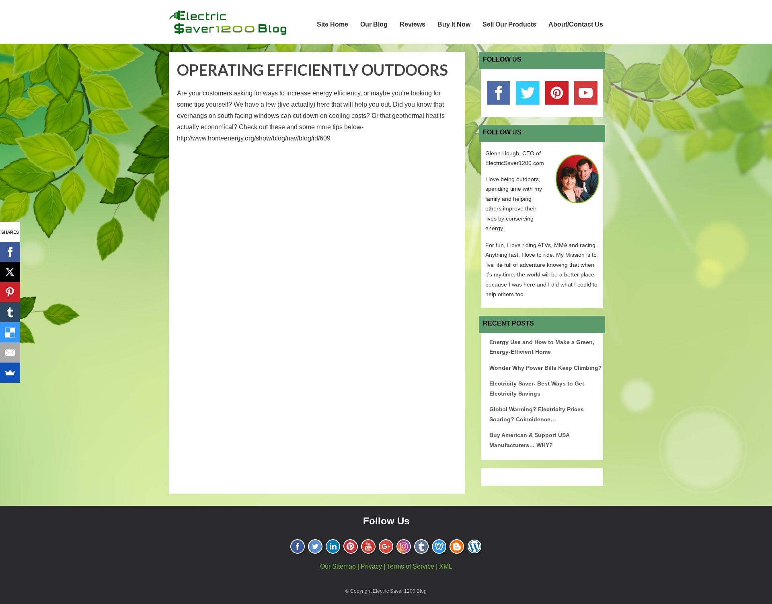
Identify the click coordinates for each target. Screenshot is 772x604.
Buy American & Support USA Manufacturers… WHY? (529, 440)
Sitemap (344, 566)
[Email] (10, 352)
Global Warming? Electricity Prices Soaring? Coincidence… (536, 414)
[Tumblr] (10, 312)
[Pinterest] (10, 292)
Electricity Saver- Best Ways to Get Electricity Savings (536, 388)
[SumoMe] (10, 373)
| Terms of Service (409, 566)
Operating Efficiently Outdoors (312, 69)
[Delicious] (10, 332)
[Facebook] (10, 252)
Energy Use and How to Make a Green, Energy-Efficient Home (541, 347)
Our (326, 566)
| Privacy (369, 566)
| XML (444, 566)
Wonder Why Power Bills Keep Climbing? (545, 368)
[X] (10, 272)
